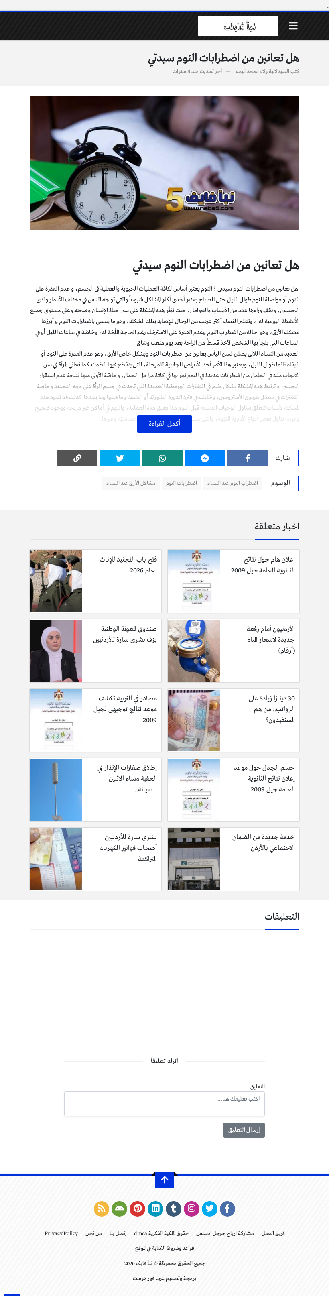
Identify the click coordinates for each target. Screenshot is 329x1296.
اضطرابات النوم (181, 483)
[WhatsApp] (162, 458)
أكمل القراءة (164, 424)
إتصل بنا (118, 1233)
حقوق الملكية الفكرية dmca (161, 1233)
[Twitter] (120, 458)
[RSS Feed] (102, 1209)
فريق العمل (273, 1233)
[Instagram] (191, 1209)
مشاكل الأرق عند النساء (131, 483)
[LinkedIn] (155, 1209)
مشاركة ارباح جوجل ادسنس (225, 1233)
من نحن (93, 1233)
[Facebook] (247, 458)
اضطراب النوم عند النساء (232, 483)
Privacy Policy (61, 1233)
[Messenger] (205, 458)
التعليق (257, 1087)
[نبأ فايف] (238, 26)
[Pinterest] (137, 1209)
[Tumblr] (173, 1209)
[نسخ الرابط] (77, 458)
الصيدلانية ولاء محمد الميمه (262, 71)
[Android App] (119, 1209)
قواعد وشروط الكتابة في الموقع (164, 1248)
